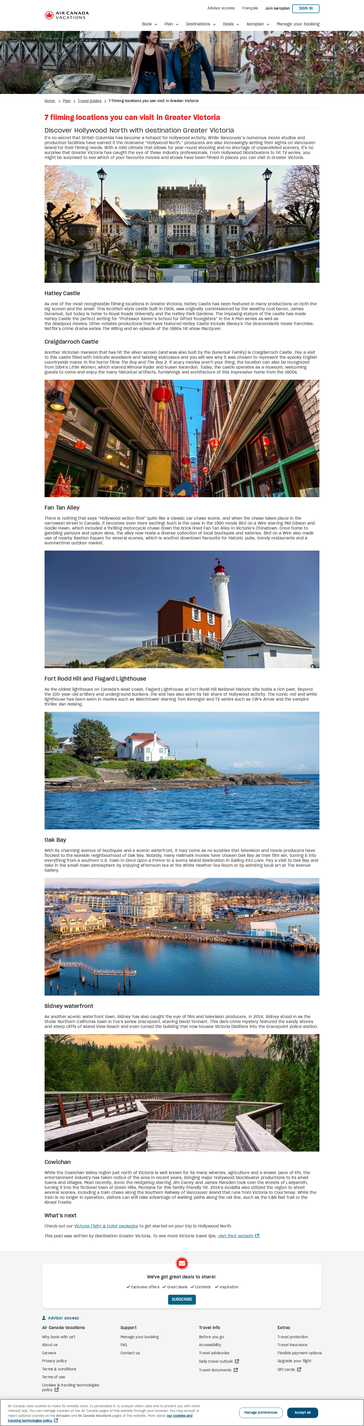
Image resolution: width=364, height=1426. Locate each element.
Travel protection (293, 1337)
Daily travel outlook (216, 1361)
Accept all (303, 1412)
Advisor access (221, 8)
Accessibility (210, 1345)
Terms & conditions (59, 1369)
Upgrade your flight (294, 1361)
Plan (67, 101)
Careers (49, 1353)
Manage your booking (298, 24)
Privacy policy (54, 1361)
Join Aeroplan (277, 8)
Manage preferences (260, 1412)
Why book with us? (59, 1337)
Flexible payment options (300, 1353)
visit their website (236, 1236)
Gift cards (287, 1370)
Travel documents (215, 1370)
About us (50, 1345)
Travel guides (90, 101)
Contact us (130, 1353)
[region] (182, 1412)
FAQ (124, 1345)
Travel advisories (214, 1353)
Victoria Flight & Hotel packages (106, 1226)
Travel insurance (293, 1345)
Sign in (309, 8)
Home (50, 101)
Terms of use (53, 1377)
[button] (149, 24)
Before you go (211, 1337)
